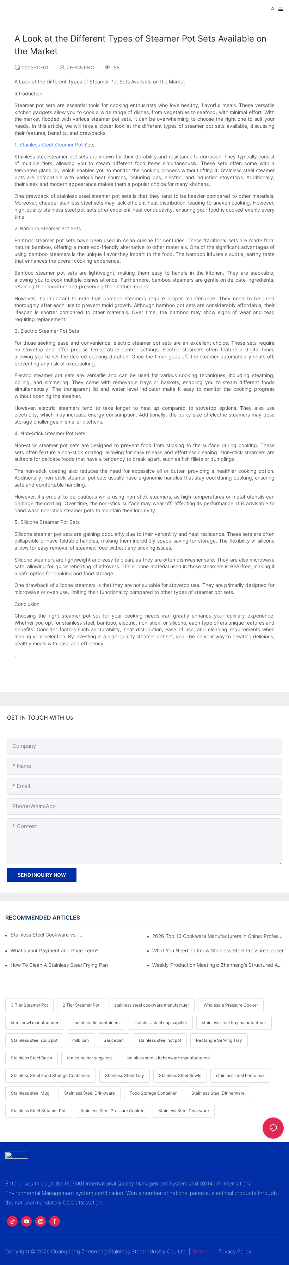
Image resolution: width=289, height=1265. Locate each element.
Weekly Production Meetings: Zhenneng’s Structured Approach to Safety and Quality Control (218, 965)
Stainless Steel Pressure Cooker (111, 1110)
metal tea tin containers (96, 1022)
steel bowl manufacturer (35, 1022)
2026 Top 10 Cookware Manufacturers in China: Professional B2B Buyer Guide (218, 936)
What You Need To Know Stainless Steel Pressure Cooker (218, 950)
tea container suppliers (89, 1057)
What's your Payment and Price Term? (54, 950)
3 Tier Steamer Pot (29, 1005)
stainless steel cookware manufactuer (151, 1005)
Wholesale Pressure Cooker (231, 1005)
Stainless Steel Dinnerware (218, 1093)
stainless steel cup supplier (160, 1022)
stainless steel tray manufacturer (234, 1022)
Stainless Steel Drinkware (89, 1093)
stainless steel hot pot (160, 1040)
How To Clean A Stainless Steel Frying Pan (59, 965)
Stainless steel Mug (30, 1093)
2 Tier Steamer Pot (81, 1005)
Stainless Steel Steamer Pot (51, 145)
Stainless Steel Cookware (183, 1110)
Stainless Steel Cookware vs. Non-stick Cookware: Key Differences (48, 935)
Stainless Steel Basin (31, 1057)
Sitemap (201, 1251)
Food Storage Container (153, 1093)
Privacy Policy (235, 1251)
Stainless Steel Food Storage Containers (50, 1075)
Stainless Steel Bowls (180, 1075)
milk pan (80, 1040)
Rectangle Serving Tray (219, 1040)
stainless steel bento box (240, 1075)
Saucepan (114, 1040)
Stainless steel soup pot (34, 1040)
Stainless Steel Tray (124, 1075)
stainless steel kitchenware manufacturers (168, 1057)
